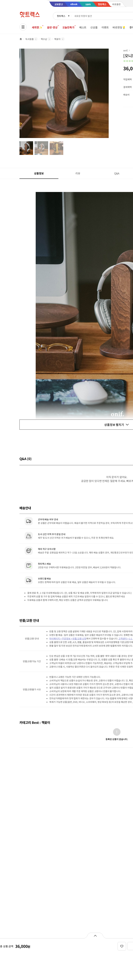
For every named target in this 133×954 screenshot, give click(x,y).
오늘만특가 (68, 27)
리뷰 (77, 173)
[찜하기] (122, 946)
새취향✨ (37, 27)
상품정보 (39, 173)
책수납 (44, 39)
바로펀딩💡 (119, 27)
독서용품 (29, 39)
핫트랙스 (61, 16)
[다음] (109, 95)
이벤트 (105, 27)
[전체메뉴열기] (23, 27)
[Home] (20, 39)
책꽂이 (57, 39)
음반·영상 (52, 27)
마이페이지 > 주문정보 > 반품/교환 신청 (67, 638)
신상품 (94, 27)
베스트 (83, 27)
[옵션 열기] (95, 935)
